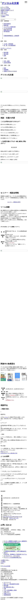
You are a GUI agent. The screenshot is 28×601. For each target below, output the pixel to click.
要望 (5, 68)
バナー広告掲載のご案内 (10, 590)
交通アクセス (4, 11)
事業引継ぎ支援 (8, 30)
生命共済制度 (7, 62)
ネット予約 (5, 7)
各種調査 (7, 69)
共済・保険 (7, 61)
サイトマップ (7, 582)
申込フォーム (4, 451)
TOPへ (7, 560)
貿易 (5, 55)
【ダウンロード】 (14, 518)
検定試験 (6, 52)
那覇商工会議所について (7, 10)
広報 (5, 588)
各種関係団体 (7, 595)
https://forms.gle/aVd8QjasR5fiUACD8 (12, 516)
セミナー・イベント (6, 48)
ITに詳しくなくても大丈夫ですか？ (11, 471)
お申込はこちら (10, 400)
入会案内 (3, 16)
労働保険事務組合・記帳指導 (11, 35)
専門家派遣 (7, 31)
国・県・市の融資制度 (10, 45)
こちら (6, 417)
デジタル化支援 (8, 28)
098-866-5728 (9, 453)
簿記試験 (6, 54)
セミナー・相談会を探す (14, 202)
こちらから (11, 242)
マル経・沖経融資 (8, 43)
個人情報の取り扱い (9, 587)
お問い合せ (4, 13)
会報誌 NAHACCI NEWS (10, 71)
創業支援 (6, 25)
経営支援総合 (7, 23)
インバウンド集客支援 (10, 26)
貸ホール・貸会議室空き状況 (11, 584)
